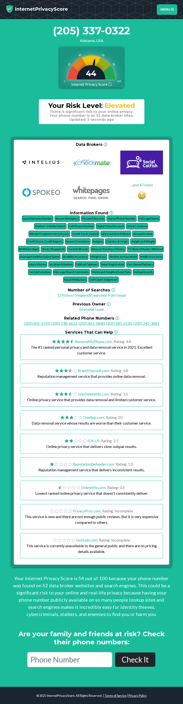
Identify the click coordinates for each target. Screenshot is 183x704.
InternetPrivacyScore (40, 9)
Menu (165, 9)
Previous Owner (92, 304)
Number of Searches (91, 290)
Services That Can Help (91, 332)
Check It (135, 659)
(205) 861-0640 (92, 323)
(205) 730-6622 (64, 323)
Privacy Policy (137, 696)
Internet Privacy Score (91, 84)
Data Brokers (91, 144)
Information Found (91, 213)
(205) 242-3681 (146, 323)
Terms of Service (115, 696)
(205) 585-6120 (119, 323)
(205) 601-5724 (37, 323)
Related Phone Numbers (91, 318)
